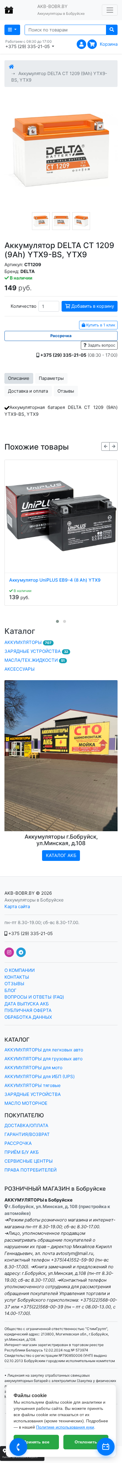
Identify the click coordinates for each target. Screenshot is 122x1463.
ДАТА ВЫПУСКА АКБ (26, 1004)
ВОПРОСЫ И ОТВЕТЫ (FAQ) (34, 997)
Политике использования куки (65, 1427)
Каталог (19, 631)
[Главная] (11, 66)
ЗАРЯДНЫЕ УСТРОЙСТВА (36, 651)
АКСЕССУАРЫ (19, 669)
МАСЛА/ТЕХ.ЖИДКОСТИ (34, 660)
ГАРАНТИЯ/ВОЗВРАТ (27, 1134)
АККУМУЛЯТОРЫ (28, 642)
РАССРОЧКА (18, 1143)
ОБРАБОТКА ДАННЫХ (28, 1017)
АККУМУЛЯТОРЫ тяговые (32, 1085)
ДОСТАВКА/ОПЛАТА (26, 1125)
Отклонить (86, 1442)
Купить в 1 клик (100, 325)
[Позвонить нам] (18, 1447)
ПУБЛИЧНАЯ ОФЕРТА (28, 1010)
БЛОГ (10, 990)
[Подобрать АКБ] (106, 1447)
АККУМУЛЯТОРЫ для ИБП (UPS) (39, 1076)
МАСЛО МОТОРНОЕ (25, 1103)
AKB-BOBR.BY (19, 893)
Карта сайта (17, 906)
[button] (57, 621)
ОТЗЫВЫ (14, 983)
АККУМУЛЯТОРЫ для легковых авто (43, 1050)
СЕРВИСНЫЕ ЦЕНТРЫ (28, 1161)
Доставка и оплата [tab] (28, 391)
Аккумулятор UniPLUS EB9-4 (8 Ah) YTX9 (55, 580)
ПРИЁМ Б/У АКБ (21, 1152)
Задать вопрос (100, 345)
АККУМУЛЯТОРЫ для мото (33, 1067)
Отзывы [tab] (65, 391)
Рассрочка (61, 335)
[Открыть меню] (110, 10)
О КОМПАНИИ (19, 970)
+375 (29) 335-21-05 (30, 933)
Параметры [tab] (51, 378)
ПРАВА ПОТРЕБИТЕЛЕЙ (30, 1170)
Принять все (36, 1442)
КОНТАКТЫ (16, 977)
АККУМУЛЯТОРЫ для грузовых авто (43, 1058)
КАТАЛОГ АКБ (61, 855)
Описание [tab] (18, 378)
